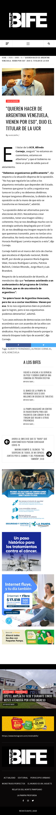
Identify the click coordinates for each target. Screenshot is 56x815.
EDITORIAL (23, 777)
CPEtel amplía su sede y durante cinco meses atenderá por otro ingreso (28, 698)
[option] (28, 688)
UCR (4, 352)
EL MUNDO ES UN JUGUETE (40, 783)
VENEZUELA (13, 352)
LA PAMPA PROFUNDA (27, 795)
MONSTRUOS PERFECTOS (13, 783)
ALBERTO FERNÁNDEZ (19, 348)
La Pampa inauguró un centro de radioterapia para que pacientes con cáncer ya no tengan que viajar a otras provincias (37, 414)
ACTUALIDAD (8, 692)
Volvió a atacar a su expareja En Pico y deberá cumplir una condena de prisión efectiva (37, 375)
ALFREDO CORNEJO (41, 348)
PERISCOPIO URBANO (40, 777)
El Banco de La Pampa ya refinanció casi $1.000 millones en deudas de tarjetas (38, 393)
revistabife (13, 135)
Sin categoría (12, 101)
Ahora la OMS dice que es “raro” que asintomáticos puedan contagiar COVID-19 (29, 442)
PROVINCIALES (21, 692)
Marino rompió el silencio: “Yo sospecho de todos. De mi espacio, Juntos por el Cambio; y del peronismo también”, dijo (25, 454)
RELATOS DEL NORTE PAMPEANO (27, 789)
